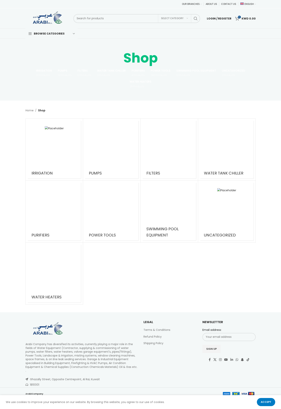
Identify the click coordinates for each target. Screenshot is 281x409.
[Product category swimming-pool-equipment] (169, 211)
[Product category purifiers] (54, 211)
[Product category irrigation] (54, 150)
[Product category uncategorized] (227, 211)
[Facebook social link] (209, 360)
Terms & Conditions (156, 330)
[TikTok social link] (247, 360)
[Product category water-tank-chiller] (227, 150)
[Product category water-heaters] (54, 273)
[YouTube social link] (226, 360)
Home (29, 110)
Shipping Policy (153, 343)
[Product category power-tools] (111, 211)
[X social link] (215, 360)
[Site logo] (47, 18)
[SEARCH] (195, 18)
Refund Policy (152, 337)
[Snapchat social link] (242, 360)
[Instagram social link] (220, 360)
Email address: (212, 330)
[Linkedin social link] (231, 360)
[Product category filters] (169, 150)
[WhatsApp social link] (236, 360)
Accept (266, 402)
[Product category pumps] (111, 150)
